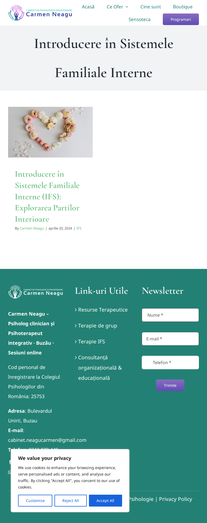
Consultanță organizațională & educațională (100, 367)
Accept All (105, 500)
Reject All (70, 500)
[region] (70, 480)
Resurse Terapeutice (103, 309)
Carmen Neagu (32, 228)
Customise (35, 500)
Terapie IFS (91, 341)
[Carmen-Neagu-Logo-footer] (35, 287)
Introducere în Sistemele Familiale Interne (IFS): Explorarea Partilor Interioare (47, 196)
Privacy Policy (175, 499)
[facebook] (10, 462)
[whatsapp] (10, 472)
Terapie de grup (97, 325)
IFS (79, 228)
